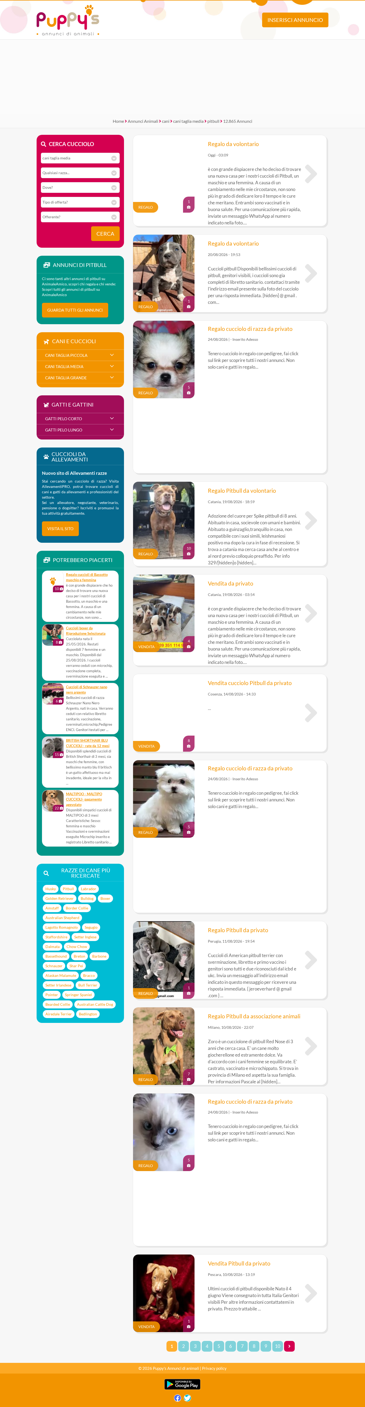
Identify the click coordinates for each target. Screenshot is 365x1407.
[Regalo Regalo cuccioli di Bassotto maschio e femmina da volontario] (53, 581)
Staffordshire (56, 937)
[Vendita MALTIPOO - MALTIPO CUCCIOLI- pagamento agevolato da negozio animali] (53, 801)
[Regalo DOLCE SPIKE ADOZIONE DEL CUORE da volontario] (311, 520)
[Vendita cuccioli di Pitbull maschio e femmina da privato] (311, 613)
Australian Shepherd (62, 917)
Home (118, 121)
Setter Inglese (85, 937)
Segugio (91, 927)
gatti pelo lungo (63, 429)
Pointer (51, 994)
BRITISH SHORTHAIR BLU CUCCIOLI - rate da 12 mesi (88, 743)
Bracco (89, 975)
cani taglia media (188, 121)
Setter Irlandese (58, 985)
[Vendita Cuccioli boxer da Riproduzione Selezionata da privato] (53, 635)
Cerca (105, 234)
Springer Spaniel (78, 994)
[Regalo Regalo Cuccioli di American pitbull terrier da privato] (311, 960)
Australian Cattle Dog (95, 1004)
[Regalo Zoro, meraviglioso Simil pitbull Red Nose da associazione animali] (311, 1046)
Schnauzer (54, 966)
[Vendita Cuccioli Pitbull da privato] (311, 713)
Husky (50, 888)
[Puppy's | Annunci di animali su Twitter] (187, 1399)
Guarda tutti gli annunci (75, 310)
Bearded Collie (57, 1004)
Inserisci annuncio (295, 20)
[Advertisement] (182, 77)
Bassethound (56, 956)
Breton (79, 956)
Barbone (99, 956)
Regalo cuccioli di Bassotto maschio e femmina (87, 577)
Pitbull (68, 888)
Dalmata (52, 946)
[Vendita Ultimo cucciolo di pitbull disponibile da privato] (311, 1293)
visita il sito (60, 528)
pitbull (213, 121)
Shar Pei (76, 966)
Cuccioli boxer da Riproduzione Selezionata (86, 631)
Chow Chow (77, 946)
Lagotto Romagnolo (61, 927)
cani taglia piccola (66, 355)
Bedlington (88, 1014)
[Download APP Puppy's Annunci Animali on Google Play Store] (182, 1388)
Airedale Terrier (58, 1014)
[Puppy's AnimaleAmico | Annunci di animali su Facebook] (177, 1399)
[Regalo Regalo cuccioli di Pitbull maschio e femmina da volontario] (311, 174)
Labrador (88, 888)
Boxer (105, 898)
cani (165, 121)
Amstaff (52, 908)
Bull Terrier (87, 985)
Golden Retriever (59, 898)
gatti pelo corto (63, 418)
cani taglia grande (66, 377)
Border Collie (77, 908)
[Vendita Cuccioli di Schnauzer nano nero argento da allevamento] (53, 694)
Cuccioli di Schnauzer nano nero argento (86, 689)
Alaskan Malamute (60, 975)
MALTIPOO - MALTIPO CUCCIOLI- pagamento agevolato (84, 799)
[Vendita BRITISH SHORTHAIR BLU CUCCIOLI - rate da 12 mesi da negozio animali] (53, 747)
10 (277, 1346)
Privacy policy (214, 1368)
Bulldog (87, 898)
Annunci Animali (143, 121)
